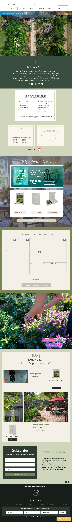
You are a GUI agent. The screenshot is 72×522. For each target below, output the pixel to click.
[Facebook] (35, 84)
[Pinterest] (39, 84)
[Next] (64, 321)
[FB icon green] (5, 4)
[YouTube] (32, 84)
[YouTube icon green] (11, 4)
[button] (31, 8)
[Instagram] (29, 84)
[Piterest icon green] (14, 4)
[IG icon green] (8, 4)
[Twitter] (42, 84)
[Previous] (7, 321)
